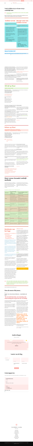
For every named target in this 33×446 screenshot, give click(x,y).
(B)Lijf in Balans (15, 2)
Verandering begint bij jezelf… (16, 363)
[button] (15, 348)
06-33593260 (8, 387)
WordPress (18, 443)
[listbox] (16, 345)
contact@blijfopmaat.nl (9, 388)
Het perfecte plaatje (24, 363)
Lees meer (18, 166)
